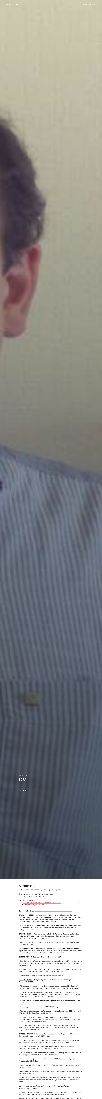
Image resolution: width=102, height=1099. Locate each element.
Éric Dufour (22, 790)
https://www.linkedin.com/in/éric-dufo (37, 903)
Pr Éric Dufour (12, 4)
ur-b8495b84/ (56, 903)
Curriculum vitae (89, 4)
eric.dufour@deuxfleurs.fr (35, 905)
